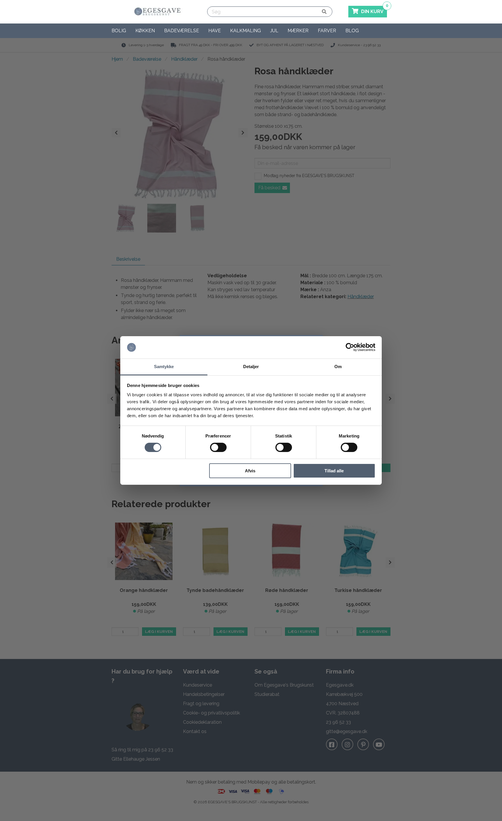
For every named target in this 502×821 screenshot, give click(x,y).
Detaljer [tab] (251, 366)
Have (214, 30)
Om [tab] (338, 366)
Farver (327, 30)
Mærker (298, 30)
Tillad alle (334, 470)
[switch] (218, 447)
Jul (274, 30)
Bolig (119, 30)
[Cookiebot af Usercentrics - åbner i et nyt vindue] (349, 347)
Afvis (250, 470)
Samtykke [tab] (164, 366)
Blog (352, 30)
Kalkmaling (245, 30)
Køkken (145, 30)
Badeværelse (181, 30)
